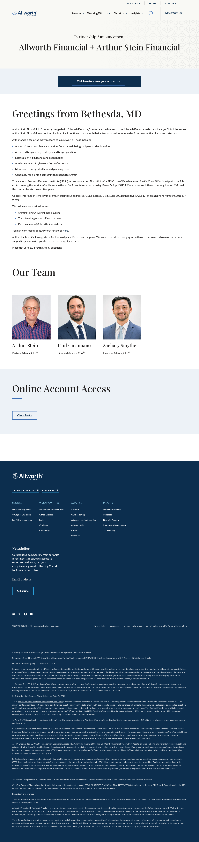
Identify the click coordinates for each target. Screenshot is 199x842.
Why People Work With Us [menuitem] (51, 509)
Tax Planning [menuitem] (109, 530)
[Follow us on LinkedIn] (13, 614)
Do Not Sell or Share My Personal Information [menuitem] (166, 626)
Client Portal (24, 415)
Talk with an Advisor (23, 490)
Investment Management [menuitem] (115, 525)
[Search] (151, 13)
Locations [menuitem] (133, 3)
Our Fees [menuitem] (43, 525)
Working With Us (97, 13)
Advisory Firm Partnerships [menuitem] (83, 520)
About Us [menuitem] (76, 503)
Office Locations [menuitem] (46, 514)
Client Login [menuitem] (44, 530)
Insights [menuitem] (108, 503)
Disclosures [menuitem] (115, 626)
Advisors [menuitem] (75, 509)
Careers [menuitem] (75, 530)
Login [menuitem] (152, 3)
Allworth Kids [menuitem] (77, 525)
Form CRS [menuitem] (75, 535)
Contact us (48, 490)
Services (76, 13)
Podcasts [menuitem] (107, 514)
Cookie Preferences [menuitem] (133, 626)
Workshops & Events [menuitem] (113, 509)
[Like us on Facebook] (25, 614)
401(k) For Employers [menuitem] (21, 514)
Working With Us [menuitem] (49, 503)
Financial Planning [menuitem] (111, 520)
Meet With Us (173, 13)
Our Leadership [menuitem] (78, 514)
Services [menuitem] (17, 503)
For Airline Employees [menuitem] (22, 520)
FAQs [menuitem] (41, 520)
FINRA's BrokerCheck (140, 658)
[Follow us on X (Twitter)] (19, 614)
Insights (135, 13)
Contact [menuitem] (170, 3)
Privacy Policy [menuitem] (100, 626)
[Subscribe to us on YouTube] (31, 614)
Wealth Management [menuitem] (21, 509)
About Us (119, 13)
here (65, 230)
